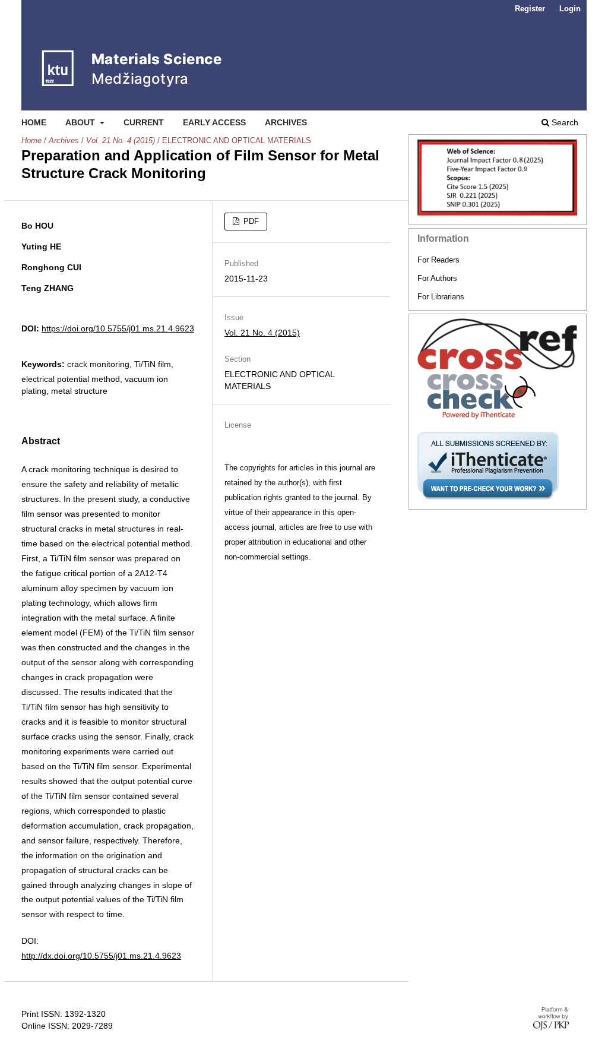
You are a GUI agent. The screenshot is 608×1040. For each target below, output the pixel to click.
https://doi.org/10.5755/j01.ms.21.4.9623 (118, 328)
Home (33, 122)
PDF (250, 221)
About (81, 122)
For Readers (438, 259)
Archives (286, 122)
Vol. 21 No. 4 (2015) (120, 140)
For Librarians (440, 296)
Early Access (214, 122)
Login (570, 8)
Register (530, 8)
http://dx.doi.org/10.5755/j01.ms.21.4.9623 (101, 955)
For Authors (437, 278)
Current (144, 122)
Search (563, 122)
